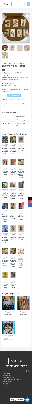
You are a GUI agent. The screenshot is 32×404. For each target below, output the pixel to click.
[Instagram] (30, 201)
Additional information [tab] (9, 112)
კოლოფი (7, 103)
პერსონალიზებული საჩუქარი (16, 103)
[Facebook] (30, 205)
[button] (27, 15)
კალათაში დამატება (14, 95)
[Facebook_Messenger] (27, 399)
